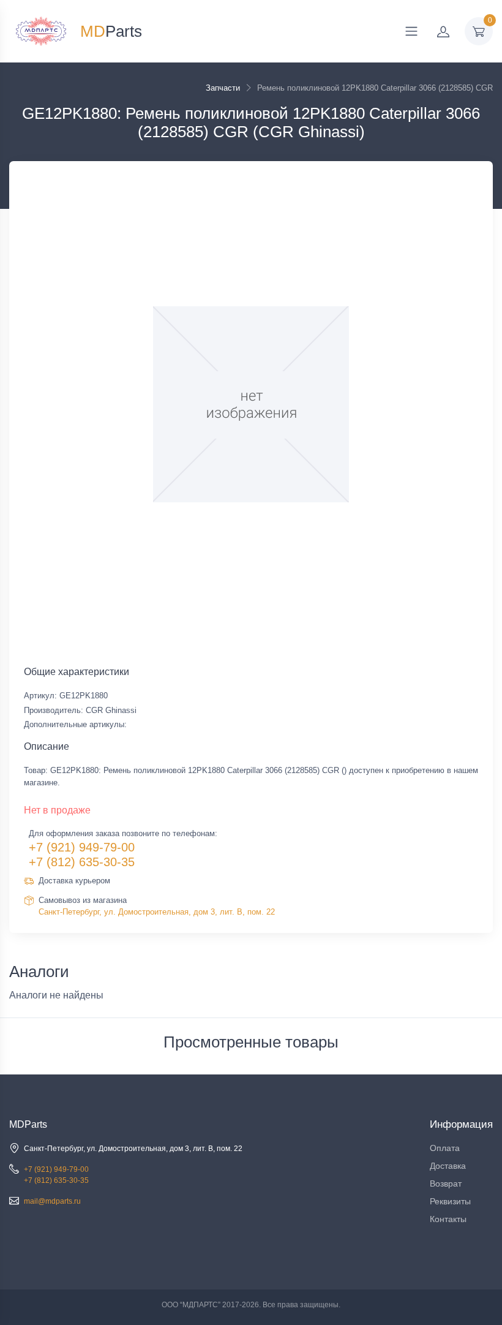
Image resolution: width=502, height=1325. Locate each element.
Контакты (448, 1219)
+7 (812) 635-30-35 (82, 862)
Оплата (445, 1148)
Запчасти (223, 87)
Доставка (448, 1166)
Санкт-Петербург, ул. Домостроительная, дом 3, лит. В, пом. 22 (157, 911)
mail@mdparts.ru (52, 1201)
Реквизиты (450, 1201)
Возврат (446, 1183)
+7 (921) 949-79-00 (82, 847)
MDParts (28, 1124)
